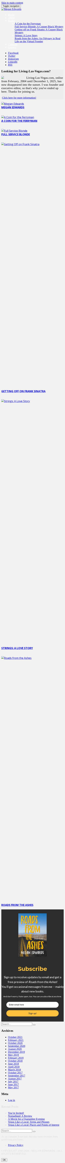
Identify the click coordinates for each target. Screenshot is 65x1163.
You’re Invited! (16, 1113)
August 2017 (15, 1078)
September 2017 (16, 1075)
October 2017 (15, 1072)
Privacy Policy (15, 1145)
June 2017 (13, 1084)
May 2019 (13, 1055)
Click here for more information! (19, 97)
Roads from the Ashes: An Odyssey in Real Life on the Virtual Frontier (37, 40)
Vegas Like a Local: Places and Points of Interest (33, 1124)
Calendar (13, 44)
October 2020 (15, 1043)
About (11, 17)
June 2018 (13, 1063)
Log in (11, 1100)
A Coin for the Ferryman (28, 23)
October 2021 (15, 1037)
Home (11, 14)
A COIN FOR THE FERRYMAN (19, 121)
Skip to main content (12, 2)
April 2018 (14, 1066)
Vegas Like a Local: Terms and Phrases (28, 1122)
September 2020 (16, 1046)
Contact (12, 47)
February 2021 (16, 1040)
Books (11, 20)
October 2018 (15, 1060)
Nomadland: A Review (20, 1116)
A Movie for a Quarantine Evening (26, 1119)
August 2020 (15, 1049)
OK (4, 1160)
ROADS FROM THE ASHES (17, 905)
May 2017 (13, 1087)
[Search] (34, 1024)
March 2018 (14, 1069)
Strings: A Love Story (26, 35)
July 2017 (13, 1081)
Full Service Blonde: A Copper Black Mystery (39, 26)
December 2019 (16, 1052)
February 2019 (16, 1057)
